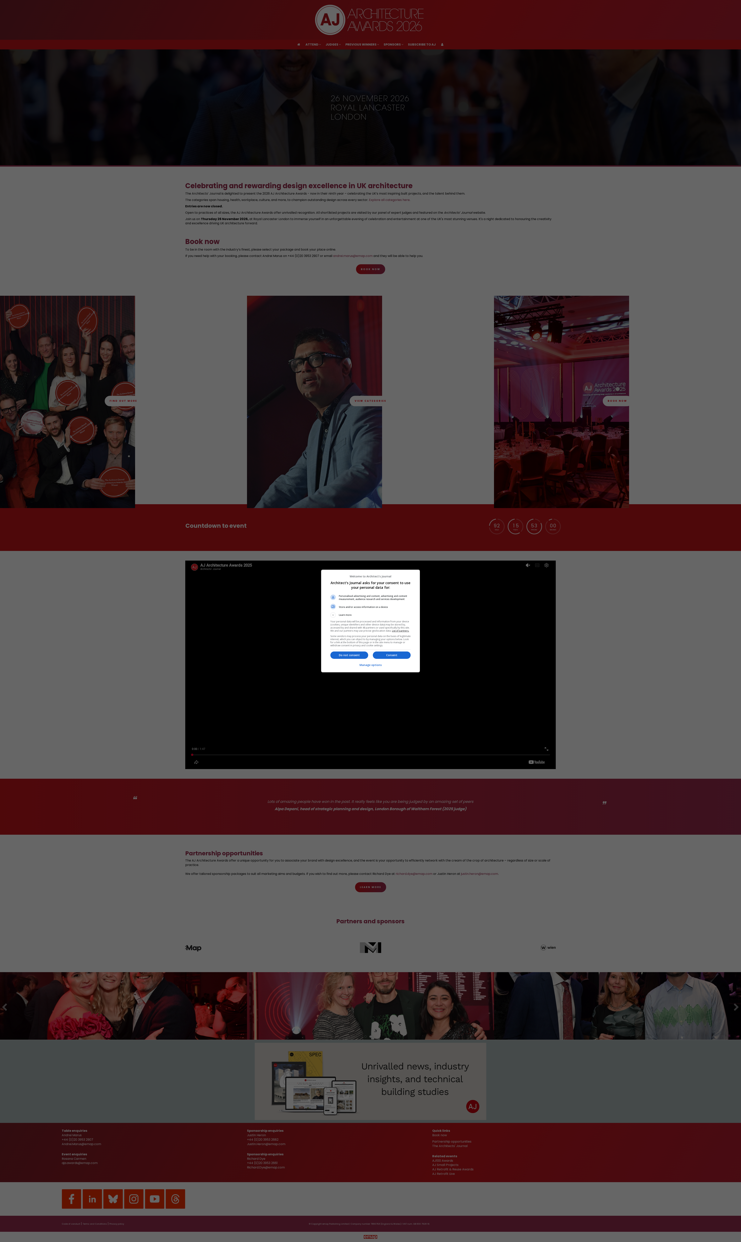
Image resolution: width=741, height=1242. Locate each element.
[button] (370, 615)
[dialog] (370, 621)
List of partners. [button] (400, 630)
